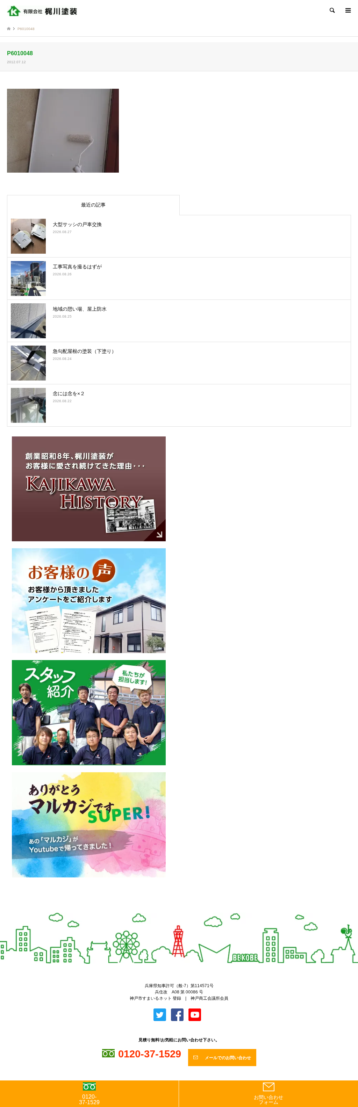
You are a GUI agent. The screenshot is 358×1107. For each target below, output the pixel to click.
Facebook (184, 909)
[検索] (331, 10)
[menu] (347, 10)
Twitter (173, 909)
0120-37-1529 (89, 1099)
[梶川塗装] (42, 10)
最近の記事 (93, 205)
